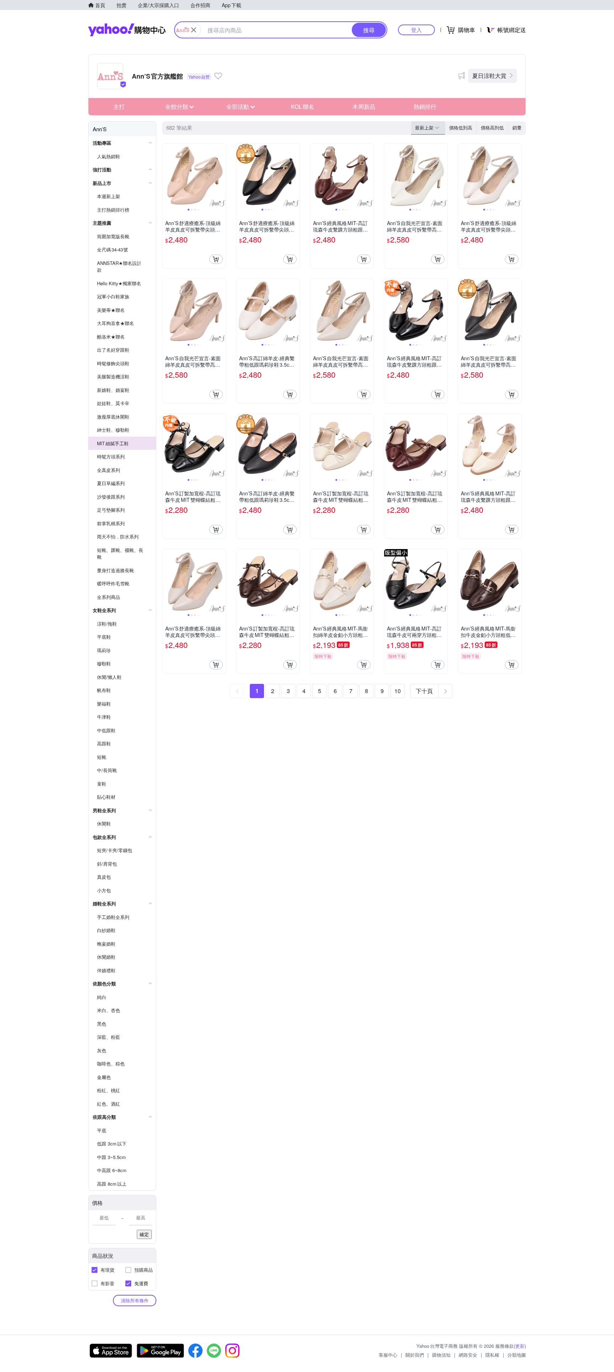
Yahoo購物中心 (127, 29)
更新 (519, 1345)
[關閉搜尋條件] (193, 30)
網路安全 (468, 1354)
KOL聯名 (302, 106)
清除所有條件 (135, 1300)
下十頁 (424, 691)
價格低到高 (460, 127)
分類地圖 (516, 1354)
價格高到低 (492, 127)
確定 (144, 1234)
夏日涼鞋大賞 (489, 75)
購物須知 (441, 1354)
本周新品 (363, 106)
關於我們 (414, 1354)
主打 (119, 106)
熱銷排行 (425, 106)
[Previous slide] (167, 175)
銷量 (517, 127)
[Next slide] (221, 175)
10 (397, 691)
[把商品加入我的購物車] (216, 259)
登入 (416, 29)
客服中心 (388, 1354)
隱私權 (492, 1354)
